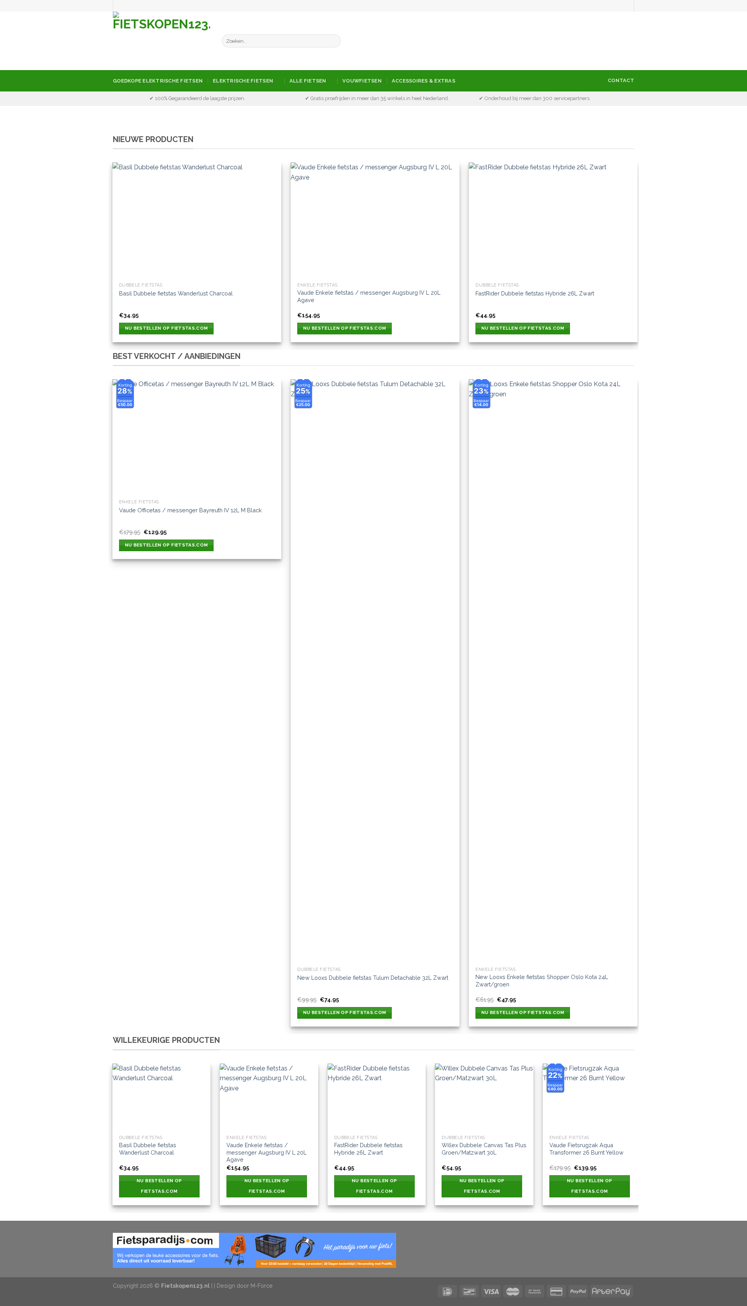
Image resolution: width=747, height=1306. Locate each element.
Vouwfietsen (362, 81)
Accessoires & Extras (423, 81)
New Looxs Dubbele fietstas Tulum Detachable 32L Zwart (372, 977)
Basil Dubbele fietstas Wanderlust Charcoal (176, 293)
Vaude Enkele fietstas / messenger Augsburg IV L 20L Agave (368, 296)
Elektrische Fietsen (243, 81)
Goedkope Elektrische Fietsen (158, 81)
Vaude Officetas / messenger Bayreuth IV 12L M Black (190, 510)
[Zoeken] (333, 40)
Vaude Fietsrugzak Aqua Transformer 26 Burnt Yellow (586, 1149)
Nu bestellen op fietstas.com (166, 328)
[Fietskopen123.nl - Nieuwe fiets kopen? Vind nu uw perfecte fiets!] (161, 41)
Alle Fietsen (307, 81)
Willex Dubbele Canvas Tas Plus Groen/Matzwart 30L (484, 1149)
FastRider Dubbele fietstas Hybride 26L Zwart (534, 293)
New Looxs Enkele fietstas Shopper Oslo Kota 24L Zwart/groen (541, 981)
